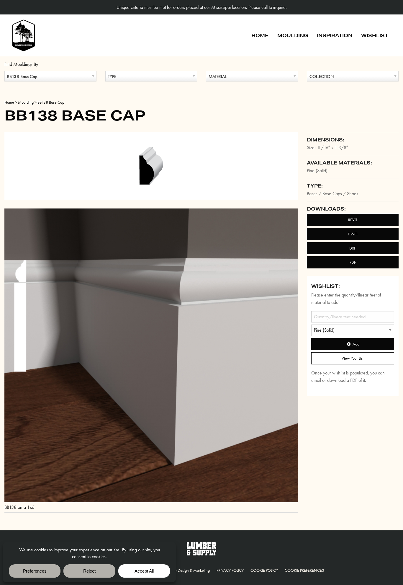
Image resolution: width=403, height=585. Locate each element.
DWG (353, 234)
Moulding (292, 35)
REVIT (352, 219)
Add (356, 344)
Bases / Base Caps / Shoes (332, 193)
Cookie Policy (264, 570)
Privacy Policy (230, 570)
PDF (353, 262)
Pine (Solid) (317, 170)
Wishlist (374, 35)
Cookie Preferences (304, 570)
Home (259, 35)
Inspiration (334, 35)
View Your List (352, 358)
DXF (352, 248)
